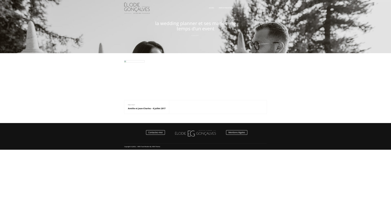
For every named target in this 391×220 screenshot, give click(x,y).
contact (258, 8)
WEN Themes (156, 146)
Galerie (240, 8)
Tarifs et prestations (226, 8)
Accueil (211, 8)
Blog (249, 8)
